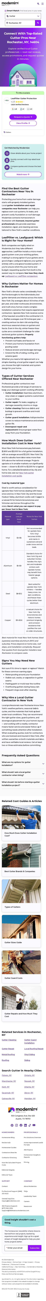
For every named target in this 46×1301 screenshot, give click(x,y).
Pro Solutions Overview (32, 1137)
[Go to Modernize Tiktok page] (30, 1125)
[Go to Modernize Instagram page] (16, 1125)
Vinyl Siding (29, 1054)
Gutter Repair (8, 1049)
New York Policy (20, 1267)
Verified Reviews (20, 105)
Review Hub (6, 1142)
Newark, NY (29, 1081)
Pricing (26, 1162)
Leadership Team (30, 1196)
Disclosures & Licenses (18, 1264)
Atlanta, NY (29, 1087)
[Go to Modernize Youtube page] (34, 1125)
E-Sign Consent (28, 1262)
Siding (27, 1060)
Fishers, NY (7, 1075)
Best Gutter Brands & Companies (20, 871)
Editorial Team (7, 1175)
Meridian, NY (30, 1099)
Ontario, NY (29, 1075)
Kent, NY (5, 1087)
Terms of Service (14, 1274)
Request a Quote (22, 117)
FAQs (26, 1191)
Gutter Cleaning (9, 1040)
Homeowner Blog (8, 1137)
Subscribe (34, 1248)
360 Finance (28, 1150)
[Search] (38, 3)
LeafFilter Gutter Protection (24, 98)
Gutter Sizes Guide (13, 942)
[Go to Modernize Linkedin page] (25, 1125)
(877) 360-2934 (7, 1208)
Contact (5, 1186)
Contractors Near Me (9, 1152)
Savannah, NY (8, 1093)
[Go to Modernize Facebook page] (21, 1125)
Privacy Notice (6, 1262)
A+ (23, 109)
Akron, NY (28, 1093)
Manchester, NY (9, 1081)
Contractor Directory (9, 1157)
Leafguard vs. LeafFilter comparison (21, 276)
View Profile (22, 123)
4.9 (31, 109)
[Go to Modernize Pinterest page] (12, 1125)
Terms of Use (17, 1262)
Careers (26, 1201)
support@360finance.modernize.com (15, 1210)
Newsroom (28, 1206)
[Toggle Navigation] (42, 3)
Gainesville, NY (8, 1099)
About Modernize (30, 1186)
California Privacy (8, 1267)
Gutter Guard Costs (13, 978)
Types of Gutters (12, 907)
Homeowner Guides (9, 1147)
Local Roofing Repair (34, 1049)
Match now (22, 174)
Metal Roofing (8, 1054)
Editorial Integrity (8, 1170)
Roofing (5, 1060)
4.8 (16, 109)
